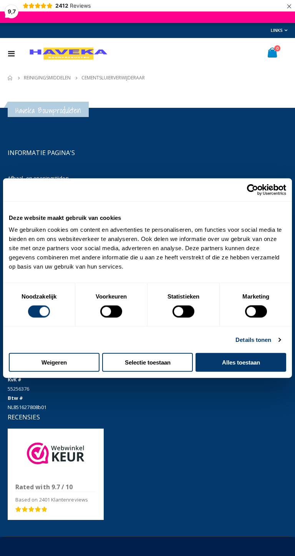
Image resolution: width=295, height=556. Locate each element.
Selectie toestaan (148, 362)
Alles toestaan (241, 362)
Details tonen (253, 339)
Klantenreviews (63, 499)
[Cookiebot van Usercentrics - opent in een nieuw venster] (252, 189)
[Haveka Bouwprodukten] (68, 53)
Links (277, 30)
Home (10, 77)
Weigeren (54, 362)
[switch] (111, 312)
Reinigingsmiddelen (47, 78)
